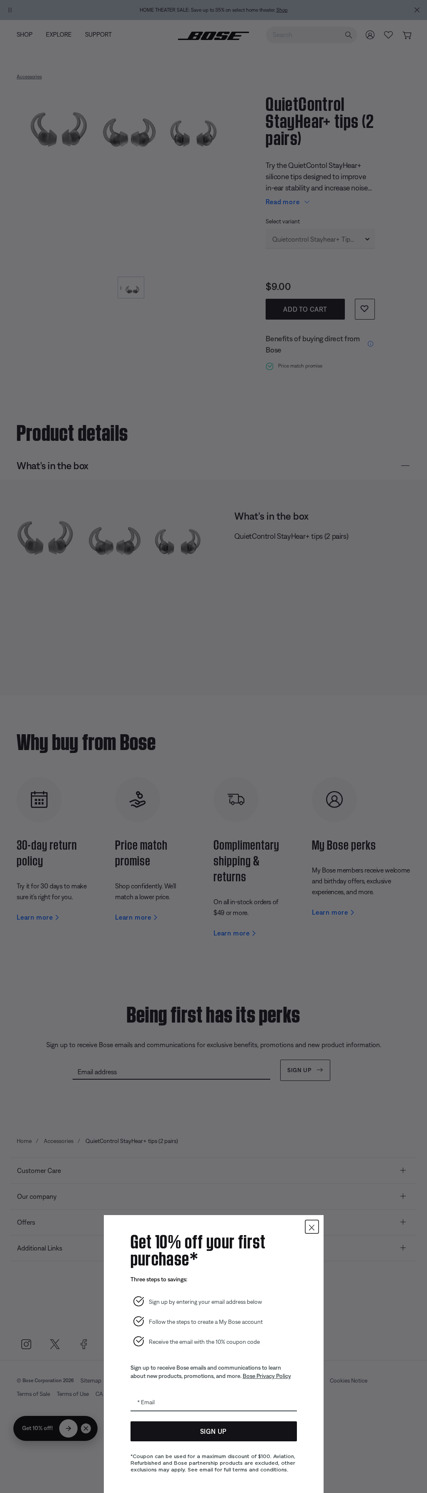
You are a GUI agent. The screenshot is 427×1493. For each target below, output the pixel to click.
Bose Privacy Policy (267, 1376)
